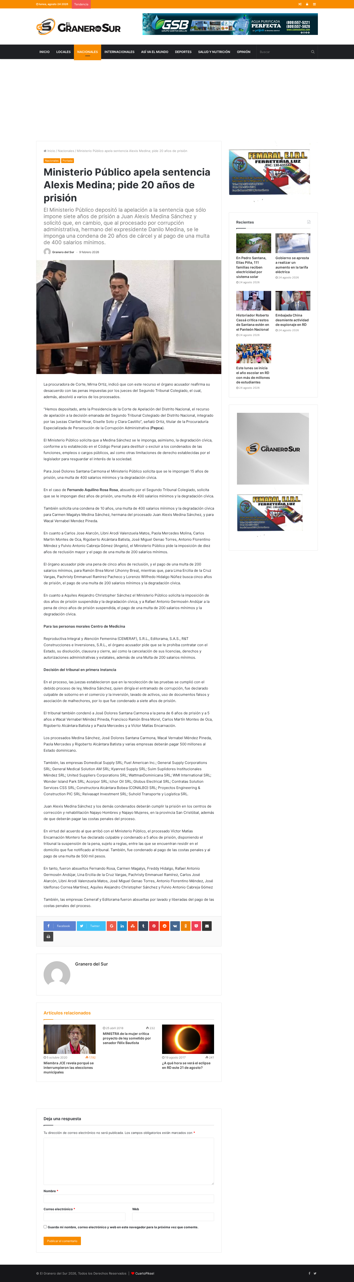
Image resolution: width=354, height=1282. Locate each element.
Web (135, 1209)
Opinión (243, 52)
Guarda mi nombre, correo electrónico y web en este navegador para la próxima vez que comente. (123, 1227)
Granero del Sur (63, 252)
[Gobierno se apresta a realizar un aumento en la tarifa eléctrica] (292, 243)
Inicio (44, 52)
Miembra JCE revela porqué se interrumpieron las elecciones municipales (69, 1067)
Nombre (51, 1191)
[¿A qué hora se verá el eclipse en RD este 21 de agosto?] (188, 1039)
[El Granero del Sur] (78, 26)
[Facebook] (309, 1273)
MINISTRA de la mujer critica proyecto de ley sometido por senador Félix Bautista (127, 1038)
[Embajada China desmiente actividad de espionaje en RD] (292, 301)
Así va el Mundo (154, 52)
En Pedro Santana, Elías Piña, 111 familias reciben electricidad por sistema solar (251, 267)
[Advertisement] (177, 100)
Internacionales (119, 52)
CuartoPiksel (144, 1273)
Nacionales (87, 52)
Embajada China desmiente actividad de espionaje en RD (292, 320)
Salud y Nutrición (214, 52)
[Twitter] (315, 1273)
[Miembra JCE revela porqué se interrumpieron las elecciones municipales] (70, 1039)
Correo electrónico (59, 1209)
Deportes (183, 52)
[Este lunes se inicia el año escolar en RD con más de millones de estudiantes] (253, 353)
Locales (63, 52)
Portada (67, 160)
